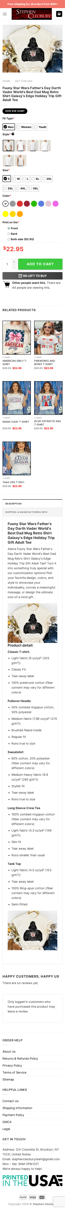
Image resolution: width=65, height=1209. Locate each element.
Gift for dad (23, 81)
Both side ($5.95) (22, 239)
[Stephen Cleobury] (32, 14)
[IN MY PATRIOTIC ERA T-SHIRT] (48, 398)
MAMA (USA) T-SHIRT (15, 421)
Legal (6, 1129)
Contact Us (10, 1101)
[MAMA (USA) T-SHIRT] (16, 398)
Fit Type (8, 118)
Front (14, 228)
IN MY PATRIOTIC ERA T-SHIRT (47, 423)
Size (6, 170)
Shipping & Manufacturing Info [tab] (26, 512)
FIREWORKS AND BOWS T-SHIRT (44, 362)
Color (6, 195)
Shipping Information (17, 1108)
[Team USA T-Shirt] (16, 458)
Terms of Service (14, 1072)
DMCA (7, 1122)
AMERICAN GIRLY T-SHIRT (14, 362)
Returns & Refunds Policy (20, 1058)
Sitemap (8, 1079)
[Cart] (59, 14)
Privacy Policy (12, 1065)
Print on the (10, 222)
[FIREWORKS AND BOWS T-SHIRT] (48, 337)
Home (6, 81)
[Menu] (4, 14)
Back (14, 233)
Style (8, 134)
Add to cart (40, 264)
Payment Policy (13, 1115)
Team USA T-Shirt (13, 482)
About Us (9, 1051)
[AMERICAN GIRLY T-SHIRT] (16, 337)
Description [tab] (13, 503)
